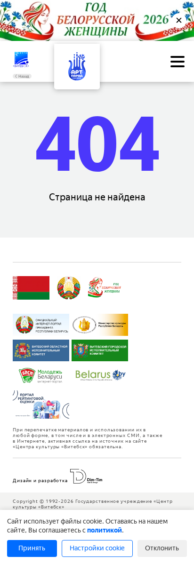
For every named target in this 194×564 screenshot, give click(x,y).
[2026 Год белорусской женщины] (104, 288)
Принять (31, 548)
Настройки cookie (97, 548)
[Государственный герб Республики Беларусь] (69, 288)
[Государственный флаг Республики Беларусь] (31, 288)
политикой (104, 530)
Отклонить (162, 548)
